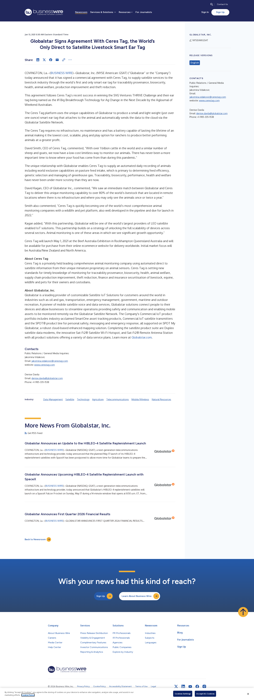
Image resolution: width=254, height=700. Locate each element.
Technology (83, 399)
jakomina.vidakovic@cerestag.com (49, 360)
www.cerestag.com (44, 364)
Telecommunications (117, 399)
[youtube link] (190, 686)
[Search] (211, 4)
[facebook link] (197, 686)
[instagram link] (204, 686)
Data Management (53, 399)
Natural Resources (161, 399)
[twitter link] (176, 686)
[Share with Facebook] (50, 59)
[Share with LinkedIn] (37, 59)
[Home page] (44, 12)
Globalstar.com (142, 337)
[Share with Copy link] (63, 59)
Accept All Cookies (205, 694)
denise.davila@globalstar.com (47, 378)
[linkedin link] (183, 686)
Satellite (69, 399)
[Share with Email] (57, 59)
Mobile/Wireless (140, 399)
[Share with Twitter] (44, 59)
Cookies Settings (183, 694)
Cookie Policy (28, 695)
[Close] (248, 694)
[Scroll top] (243, 612)
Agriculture (98, 399)
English (195, 62)
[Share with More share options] (70, 59)
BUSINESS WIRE (62, 73)
